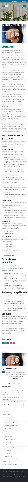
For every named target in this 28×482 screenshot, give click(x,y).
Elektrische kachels (9, 447)
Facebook (3, 343)
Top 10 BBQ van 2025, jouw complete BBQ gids (13, 390)
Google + (11, 343)
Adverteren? (15, 1)
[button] (8, 383)
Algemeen (5, 411)
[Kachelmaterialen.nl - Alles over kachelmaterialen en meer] (5, 6)
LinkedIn (8, 343)
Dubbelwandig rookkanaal (10, 423)
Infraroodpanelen (6, 414)
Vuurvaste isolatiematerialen (9, 464)
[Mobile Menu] (24, 6)
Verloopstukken (6, 461)
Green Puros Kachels (11, 368)
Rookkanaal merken (9, 439)
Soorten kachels (6, 445)
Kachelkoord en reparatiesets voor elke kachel (14, 404)
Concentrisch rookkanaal (10, 420)
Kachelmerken (8, 436)
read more (16, 378)
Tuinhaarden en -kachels (10, 459)
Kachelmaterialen (6, 417)
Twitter (5, 343)
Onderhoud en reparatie (8, 442)
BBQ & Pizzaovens (9, 434)
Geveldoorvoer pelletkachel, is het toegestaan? (14, 402)
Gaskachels (7, 450)
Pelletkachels (7, 456)
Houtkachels (7, 453)
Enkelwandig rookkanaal (10, 425)
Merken (4, 431)
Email (14, 343)
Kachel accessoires (9, 428)
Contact (24, 1)
